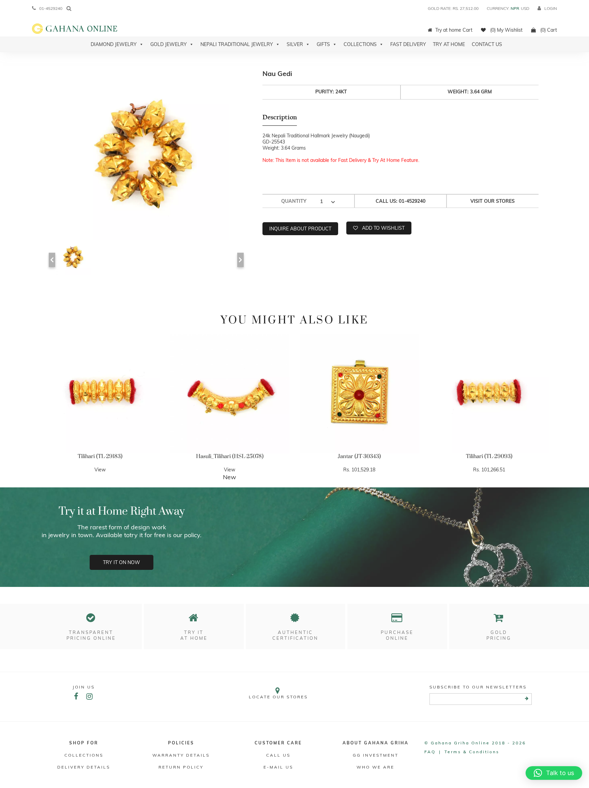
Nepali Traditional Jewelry (236, 44)
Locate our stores (278, 696)
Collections (360, 44)
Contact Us (487, 44)
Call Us (278, 755)
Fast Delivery (408, 44)
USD (525, 8)
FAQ (430, 751)
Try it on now (121, 562)
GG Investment (375, 755)
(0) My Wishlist (506, 30)
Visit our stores (492, 201)
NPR (515, 8)
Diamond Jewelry (114, 44)
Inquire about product (300, 229)
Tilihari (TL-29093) (489, 456)
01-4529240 (50, 8)
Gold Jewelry (168, 44)
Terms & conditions (471, 751)
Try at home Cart (453, 30)
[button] (554, 773)
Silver (295, 44)
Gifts (323, 44)
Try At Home (449, 44)
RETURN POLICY (180, 767)
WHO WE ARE (375, 767)
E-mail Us (278, 767)
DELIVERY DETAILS (83, 767)
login (550, 8)
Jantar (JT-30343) (359, 456)
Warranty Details (181, 755)
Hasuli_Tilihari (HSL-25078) (229, 456)
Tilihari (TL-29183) (100, 456)
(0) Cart (548, 30)
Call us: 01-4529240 (400, 201)
